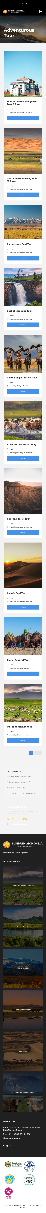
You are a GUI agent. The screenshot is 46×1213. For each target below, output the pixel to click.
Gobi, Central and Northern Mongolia (23, 1092)
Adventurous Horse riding (21, 444)
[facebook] (19, 3)
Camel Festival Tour (18, 660)
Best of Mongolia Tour (19, 311)
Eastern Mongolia (23, 968)
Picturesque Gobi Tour (19, 244)
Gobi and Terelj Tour (18, 519)
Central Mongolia (23, 927)
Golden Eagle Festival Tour (22, 377)
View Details (23, 118)
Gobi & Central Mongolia (23, 1009)
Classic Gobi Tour (16, 593)
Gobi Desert (23, 1051)
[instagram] (26, 3)
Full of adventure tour (19, 726)
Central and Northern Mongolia (23, 885)
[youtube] (22, 3)
